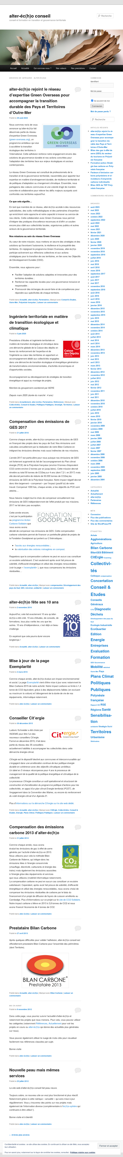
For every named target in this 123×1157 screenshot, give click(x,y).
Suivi (109, 726)
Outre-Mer (13, 302)
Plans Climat (29, 812)
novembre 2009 (98, 425)
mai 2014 (95, 340)
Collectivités (14, 404)
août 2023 (95, 207)
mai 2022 (95, 226)
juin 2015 (95, 318)
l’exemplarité (30, 567)
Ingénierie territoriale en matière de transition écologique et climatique (38, 322)
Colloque (95, 575)
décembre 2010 (98, 400)
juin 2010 (95, 413)
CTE (92, 609)
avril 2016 (95, 299)
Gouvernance (99, 662)
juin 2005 (95, 473)
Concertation (102, 580)
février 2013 (96, 368)
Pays (101, 671)
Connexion (96, 514)
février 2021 (96, 232)
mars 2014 (95, 346)
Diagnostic (102, 609)
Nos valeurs (61, 68)
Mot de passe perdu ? (101, 111)
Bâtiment (107, 552)
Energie (19, 812)
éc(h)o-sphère (70, 1106)
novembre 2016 (98, 286)
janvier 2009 (96, 438)
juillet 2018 (96, 257)
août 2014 (95, 333)
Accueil (13, 68)
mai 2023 (95, 210)
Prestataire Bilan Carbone (32, 928)
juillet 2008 (96, 441)
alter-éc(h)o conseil (29, 15)
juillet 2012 (96, 378)
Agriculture (96, 543)
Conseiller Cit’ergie (26, 718)
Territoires (67, 404)
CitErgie (53, 810)
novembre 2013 (98, 352)
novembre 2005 (98, 466)
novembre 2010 (98, 403)
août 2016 (95, 292)
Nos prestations (78, 68)
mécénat (29, 588)
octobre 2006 (96, 460)
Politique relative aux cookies (82, 1152)
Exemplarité (33, 682)
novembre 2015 (98, 311)
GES (22, 588)
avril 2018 (95, 267)
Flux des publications (101, 517)
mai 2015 (95, 321)
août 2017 (95, 276)
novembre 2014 (98, 327)
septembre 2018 (98, 254)
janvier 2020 (96, 245)
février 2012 (96, 387)
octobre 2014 (96, 330)
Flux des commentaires (101, 520)
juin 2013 (95, 356)
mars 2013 (95, 365)
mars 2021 (95, 229)
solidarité (38, 588)
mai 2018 (95, 264)
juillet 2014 (96, 336)
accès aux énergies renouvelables (32, 545)
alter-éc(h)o (33, 299)
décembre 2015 (98, 308)
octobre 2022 (96, 216)
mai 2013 (95, 359)
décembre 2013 (98, 349)
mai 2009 (95, 432)
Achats (94, 535)
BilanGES (96, 552)
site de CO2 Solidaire (69, 899)
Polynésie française (27, 302)
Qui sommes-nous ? (42, 68)
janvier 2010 (96, 422)
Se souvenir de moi (102, 100)
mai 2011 (95, 397)
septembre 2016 (98, 289)
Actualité (25, 68)
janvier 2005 (96, 476)
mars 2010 (95, 416)
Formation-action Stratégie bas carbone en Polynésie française (102, 166)
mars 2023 (95, 213)
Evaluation (100, 651)
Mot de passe (96, 91)
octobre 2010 (96, 406)
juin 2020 (95, 238)
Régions (96, 709)
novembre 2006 (98, 457)
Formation (100, 657)
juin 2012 (95, 381)
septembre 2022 (98, 219)
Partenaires (44, 299)
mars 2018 (95, 270)
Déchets (97, 614)
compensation (56, 585)
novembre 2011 (98, 390)
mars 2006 (95, 463)
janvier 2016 (96, 305)
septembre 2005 (98, 470)
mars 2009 (95, 435)
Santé (106, 709)
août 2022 (95, 223)
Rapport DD (95, 705)
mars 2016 (95, 302)
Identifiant (95, 81)
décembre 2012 (98, 371)
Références (59, 402)
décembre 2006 (98, 454)
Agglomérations (101, 539)
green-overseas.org (19, 139)
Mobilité (97, 666)
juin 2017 (95, 279)
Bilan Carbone (56, 993)
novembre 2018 (98, 251)
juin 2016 (95, 295)
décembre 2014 (98, 324)
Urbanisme (98, 737)
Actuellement (25, 402)
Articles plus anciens (19, 1134)
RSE (103, 704)
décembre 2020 (98, 235)
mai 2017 (95, 283)
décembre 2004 (98, 479)
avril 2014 (95, 343)
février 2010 (96, 419)
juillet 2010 (96, 409)
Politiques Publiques (45, 404)
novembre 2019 (98, 248)
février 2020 (96, 242)
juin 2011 (95, 394)
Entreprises (99, 645)
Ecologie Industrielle (101, 625)
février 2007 (96, 451)
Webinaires (95, 741)
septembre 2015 (98, 314)
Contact (92, 68)
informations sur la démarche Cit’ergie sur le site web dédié (45, 803)
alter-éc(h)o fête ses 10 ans (33, 602)
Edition (96, 634)
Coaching (107, 558)
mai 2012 (95, 384)
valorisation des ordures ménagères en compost (40, 549)
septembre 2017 (98, 273)
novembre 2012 (98, 375)
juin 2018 (95, 260)
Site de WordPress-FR (101, 523)
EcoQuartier (98, 629)
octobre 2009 (96, 428)
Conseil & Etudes (68, 299)
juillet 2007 (96, 444)
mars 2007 (95, 447)
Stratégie (58, 404)
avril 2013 (95, 362)
